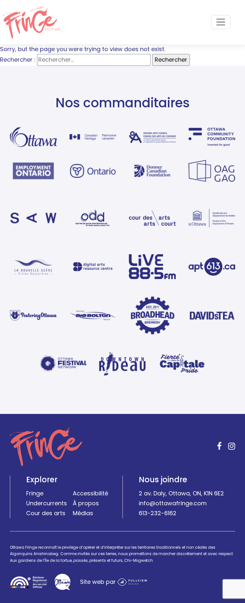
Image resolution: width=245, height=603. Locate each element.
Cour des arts (45, 513)
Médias (83, 513)
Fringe (34, 493)
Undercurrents (46, 503)
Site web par (98, 581)
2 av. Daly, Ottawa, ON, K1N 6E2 (181, 493)
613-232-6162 (157, 513)
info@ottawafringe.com (173, 503)
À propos (86, 503)
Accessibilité (90, 493)
